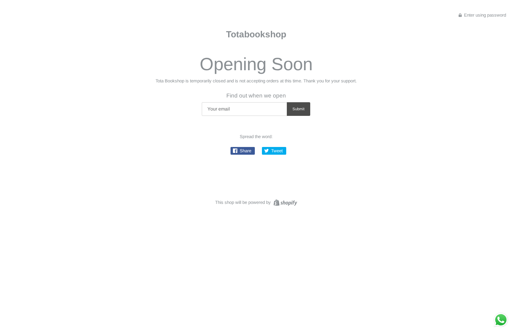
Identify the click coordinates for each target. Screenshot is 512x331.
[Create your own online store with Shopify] (284, 201)
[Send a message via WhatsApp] (501, 320)
